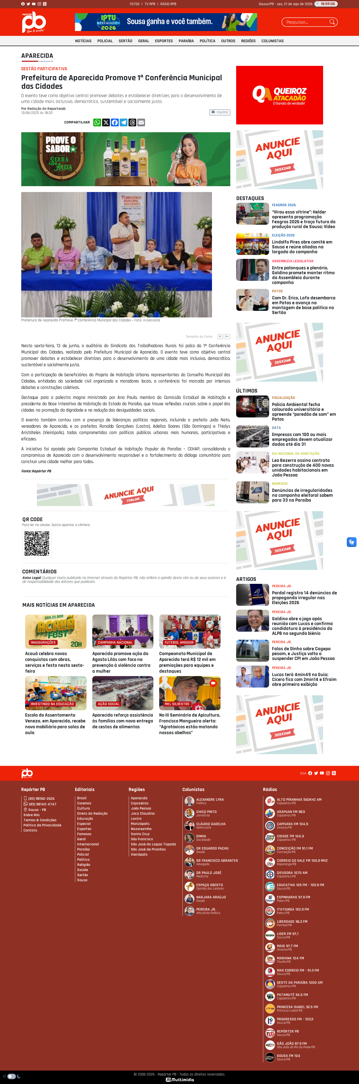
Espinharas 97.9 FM (293, 897)
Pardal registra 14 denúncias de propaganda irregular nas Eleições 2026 (304, 598)
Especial (84, 823)
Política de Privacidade (42, 825)
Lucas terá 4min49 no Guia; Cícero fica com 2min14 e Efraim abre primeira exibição (304, 679)
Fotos (134, 4)
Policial (105, 41)
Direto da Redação (92, 813)
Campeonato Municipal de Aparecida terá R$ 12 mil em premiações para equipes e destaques (187, 662)
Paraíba (186, 41)
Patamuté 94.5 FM (292, 994)
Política (207, 41)
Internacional (88, 844)
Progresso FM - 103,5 (295, 1019)
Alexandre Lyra (210, 799)
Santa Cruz (140, 834)
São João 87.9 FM (292, 1043)
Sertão (125, 41)
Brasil (81, 798)
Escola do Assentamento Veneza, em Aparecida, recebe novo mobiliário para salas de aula (55, 724)
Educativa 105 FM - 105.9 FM (300, 885)
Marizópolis (140, 823)
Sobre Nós (31, 815)
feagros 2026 (284, 205)
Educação (85, 818)
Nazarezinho (141, 828)
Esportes (164, 41)
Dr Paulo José (209, 872)
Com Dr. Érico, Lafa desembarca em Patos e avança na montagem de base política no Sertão (304, 305)
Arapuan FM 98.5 (291, 811)
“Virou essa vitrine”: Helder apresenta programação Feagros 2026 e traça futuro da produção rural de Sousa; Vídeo (304, 219)
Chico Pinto (206, 811)
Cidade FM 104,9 (290, 836)
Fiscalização (283, 397)
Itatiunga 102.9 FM (293, 909)
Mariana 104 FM (290, 958)
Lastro (136, 818)
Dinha (201, 836)
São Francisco (142, 839)
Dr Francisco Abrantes (217, 860)
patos (277, 291)
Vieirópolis (139, 854)
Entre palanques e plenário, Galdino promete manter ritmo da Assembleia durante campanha (303, 275)
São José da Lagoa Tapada (153, 844)
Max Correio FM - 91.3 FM (298, 970)
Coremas (84, 803)
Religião (83, 864)
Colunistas (273, 41)
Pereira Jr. (282, 586)
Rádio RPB (168, 4)
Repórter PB (288, 1031)
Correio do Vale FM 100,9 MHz (302, 860)
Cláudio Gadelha (211, 824)
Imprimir (222, 113)
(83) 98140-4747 (42, 804)
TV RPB (150, 4)
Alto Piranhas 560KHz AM (299, 799)
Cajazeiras (139, 803)
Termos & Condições (39, 820)
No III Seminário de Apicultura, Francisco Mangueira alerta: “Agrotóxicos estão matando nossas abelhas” (189, 724)
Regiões (248, 41)
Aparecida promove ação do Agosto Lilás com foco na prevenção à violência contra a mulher (121, 662)
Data (276, 427)
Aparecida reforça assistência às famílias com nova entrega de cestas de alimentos (122, 721)
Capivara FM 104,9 (292, 824)
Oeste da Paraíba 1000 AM (300, 982)
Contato (30, 830)
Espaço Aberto (209, 885)
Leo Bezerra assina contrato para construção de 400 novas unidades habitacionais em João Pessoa (303, 467)
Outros (228, 41)
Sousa (82, 880)
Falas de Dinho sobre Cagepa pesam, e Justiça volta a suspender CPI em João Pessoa (303, 654)
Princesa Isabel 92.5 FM (297, 1007)
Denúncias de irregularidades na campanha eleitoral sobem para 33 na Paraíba (302, 495)
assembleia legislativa (293, 261)
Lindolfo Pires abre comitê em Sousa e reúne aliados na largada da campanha (302, 247)
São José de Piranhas (148, 849)
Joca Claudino (143, 813)
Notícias (83, 41)
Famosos (84, 834)
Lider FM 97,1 (287, 933)
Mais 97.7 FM (287, 946)
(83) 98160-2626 (41, 798)
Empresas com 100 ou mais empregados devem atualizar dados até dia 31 (302, 439)
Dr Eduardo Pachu (212, 848)
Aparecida (37, 55)
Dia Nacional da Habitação (295, 453)
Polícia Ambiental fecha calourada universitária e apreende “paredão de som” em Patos (304, 411)
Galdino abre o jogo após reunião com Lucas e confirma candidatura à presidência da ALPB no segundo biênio (302, 626)
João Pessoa (141, 808)
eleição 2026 (283, 235)
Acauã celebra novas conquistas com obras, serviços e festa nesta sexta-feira (54, 662)
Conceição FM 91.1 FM (295, 848)
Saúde (82, 869)
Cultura (83, 808)
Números (280, 483)
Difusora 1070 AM (292, 872)
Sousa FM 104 (288, 1055)
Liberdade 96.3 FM (292, 921)
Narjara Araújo (211, 897)
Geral (143, 41)
